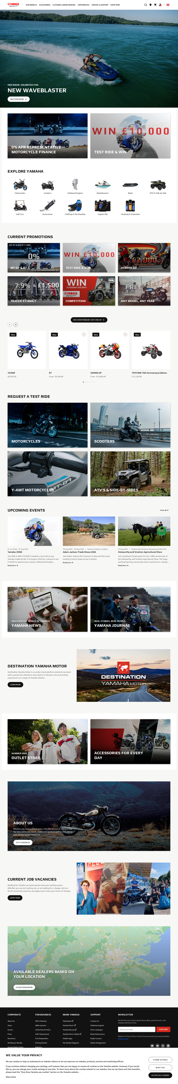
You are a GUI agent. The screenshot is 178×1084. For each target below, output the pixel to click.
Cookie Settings (160, 1060)
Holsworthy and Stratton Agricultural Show (140, 551)
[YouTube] (152, 1046)
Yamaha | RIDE (15, 551)
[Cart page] (155, 4)
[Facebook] (157, 1046)
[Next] (15, 325)
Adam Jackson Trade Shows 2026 (79, 551)
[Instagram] (163, 1046)
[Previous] (10, 325)
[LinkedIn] (168, 1046)
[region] (89, 1066)
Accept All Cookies (160, 1075)
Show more (11, 1076)
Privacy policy (123, 1038)
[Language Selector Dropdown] (168, 4)
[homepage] (13, 5)
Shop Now (115, 5)
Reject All (160, 1067)
